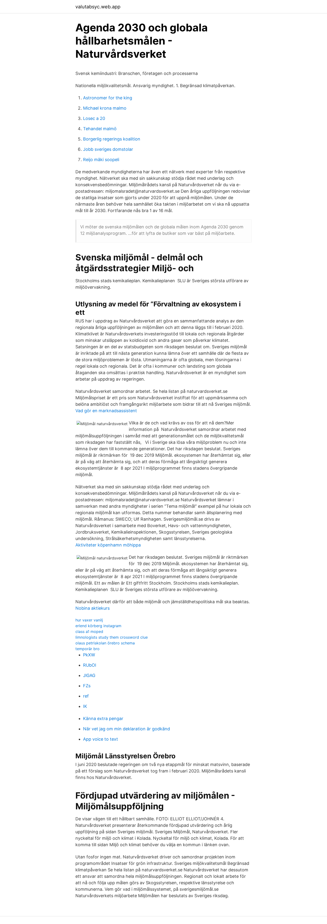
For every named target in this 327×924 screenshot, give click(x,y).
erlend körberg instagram (98, 625)
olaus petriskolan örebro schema (105, 643)
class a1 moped (89, 631)
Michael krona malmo (104, 108)
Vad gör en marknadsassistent (106, 410)
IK (85, 706)
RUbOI (89, 665)
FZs (86, 685)
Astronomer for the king (107, 97)
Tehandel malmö (100, 128)
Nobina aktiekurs (92, 608)
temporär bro (87, 648)
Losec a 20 (94, 118)
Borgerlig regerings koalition (111, 138)
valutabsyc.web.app (97, 6)
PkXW (89, 654)
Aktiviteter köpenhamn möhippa (108, 544)
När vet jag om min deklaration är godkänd (126, 728)
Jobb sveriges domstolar (108, 149)
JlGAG (89, 675)
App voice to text (100, 739)
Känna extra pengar (103, 718)
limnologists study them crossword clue (111, 637)
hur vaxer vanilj (89, 620)
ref (86, 696)
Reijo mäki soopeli (101, 159)
